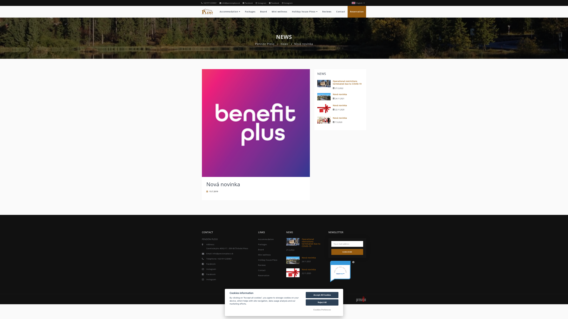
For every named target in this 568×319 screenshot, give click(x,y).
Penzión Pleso (265, 44)
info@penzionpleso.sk (231, 3)
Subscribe (347, 252)
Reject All (322, 302)
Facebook (249, 3)
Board (263, 11)
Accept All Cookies (322, 295)
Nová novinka (340, 94)
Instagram (262, 3)
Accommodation (229, 11)
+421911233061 (210, 3)
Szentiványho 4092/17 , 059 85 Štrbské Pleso (227, 248)
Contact (340, 11)
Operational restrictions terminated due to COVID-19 (347, 82)
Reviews (326, 11)
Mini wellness (279, 11)
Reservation (357, 11)
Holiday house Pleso (304, 11)
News (284, 44)
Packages (250, 11)
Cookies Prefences (322, 310)
